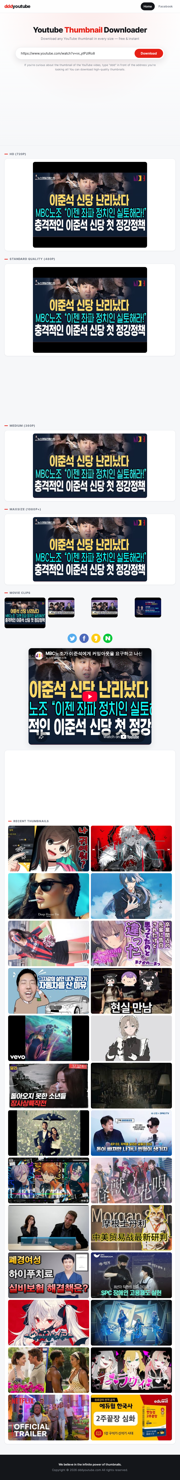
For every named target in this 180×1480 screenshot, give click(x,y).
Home (148, 6)
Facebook (165, 6)
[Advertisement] (90, 107)
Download (149, 53)
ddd (17, 6)
